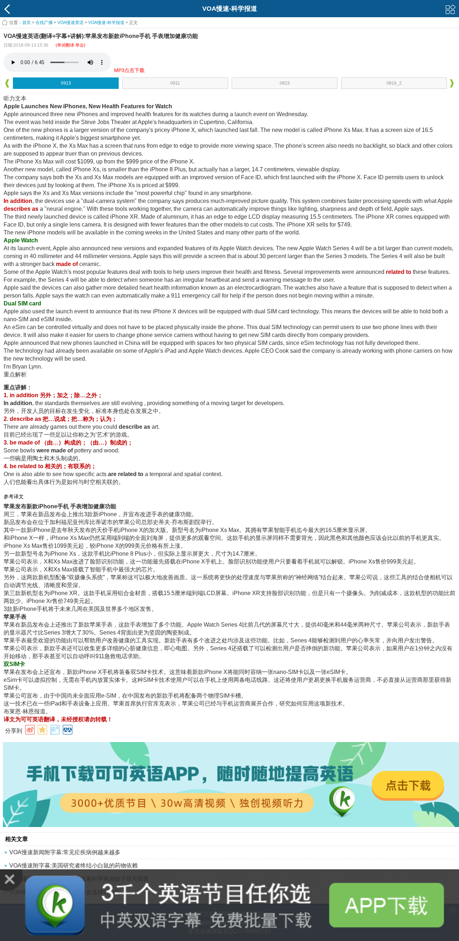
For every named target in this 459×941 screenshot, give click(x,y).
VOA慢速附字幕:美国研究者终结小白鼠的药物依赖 (73, 865)
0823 (285, 83)
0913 (66, 83)
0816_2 (394, 83)
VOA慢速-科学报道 (106, 22)
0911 (175, 83)
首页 (26, 22)
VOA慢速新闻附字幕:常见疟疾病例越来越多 (64, 852)
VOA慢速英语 (70, 22)
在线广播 (44, 22)
